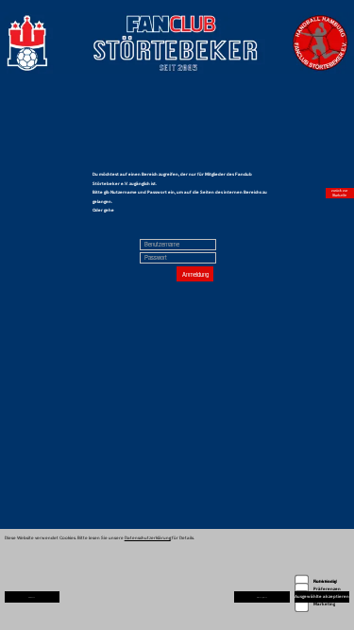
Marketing (324, 603)
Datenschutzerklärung (148, 537)
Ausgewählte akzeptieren (322, 596)
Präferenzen (327, 588)
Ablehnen (31, 597)
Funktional (325, 581)
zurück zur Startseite (339, 192)
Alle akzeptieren (262, 597)
